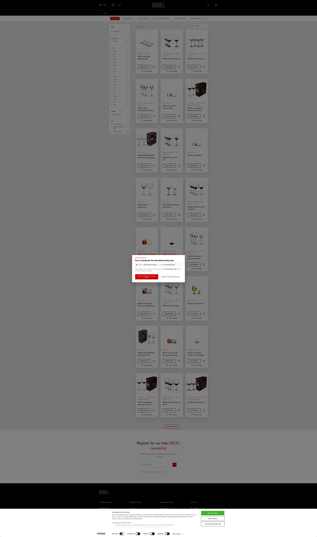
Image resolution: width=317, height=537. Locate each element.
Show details (176, 533)
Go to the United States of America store (147, 276)
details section (168, 529)
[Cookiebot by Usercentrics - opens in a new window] (101, 534)
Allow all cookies (213, 513)
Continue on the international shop (170, 276)
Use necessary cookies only (213, 524)
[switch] (138, 533)
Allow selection (212, 518)
